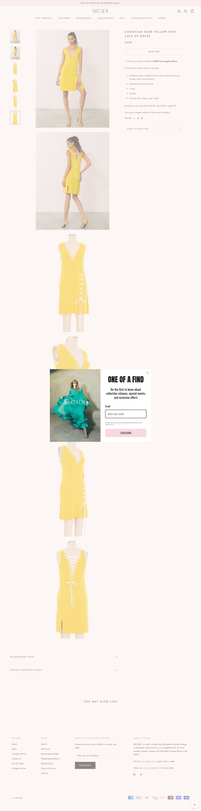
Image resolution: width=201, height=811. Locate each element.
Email (107, 406)
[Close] (147, 372)
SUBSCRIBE (125, 433)
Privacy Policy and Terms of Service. (121, 424)
